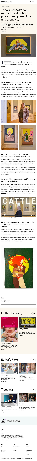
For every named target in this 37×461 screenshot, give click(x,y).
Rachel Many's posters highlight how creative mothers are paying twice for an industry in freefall (9, 346)
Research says (8, 193)
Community (3, 449)
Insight (3, 6)
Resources (3, 406)
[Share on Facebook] (9, 301)
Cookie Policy (15, 449)
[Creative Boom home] (6, 1)
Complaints (15, 450)
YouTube (26, 449)
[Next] (34, 314)
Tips (20, 375)
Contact (2, 447)
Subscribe (26, 1)
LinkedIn (26, 451)
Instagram (27, 446)
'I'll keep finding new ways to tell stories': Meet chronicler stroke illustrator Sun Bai (8, 378)
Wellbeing (7, 6)
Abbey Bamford (7, 29)
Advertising (25, 329)
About (2, 446)
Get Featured (3, 450)
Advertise (2, 451)
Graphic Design (25, 403)
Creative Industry (10, 343)
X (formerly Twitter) (28, 450)
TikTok (26, 447)
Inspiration (3, 343)
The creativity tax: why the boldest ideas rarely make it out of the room (27, 378)
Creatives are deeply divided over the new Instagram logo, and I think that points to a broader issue (26, 407)
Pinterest (26, 454)
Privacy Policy (15, 447)
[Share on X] (2, 301)
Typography (9, 406)
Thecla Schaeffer (7, 60)
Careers (23, 375)
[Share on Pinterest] (5, 301)
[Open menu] (34, 1)
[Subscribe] (34, 421)
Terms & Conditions (16, 446)
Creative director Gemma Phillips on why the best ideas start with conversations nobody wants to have (27, 333)
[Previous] (31, 314)
